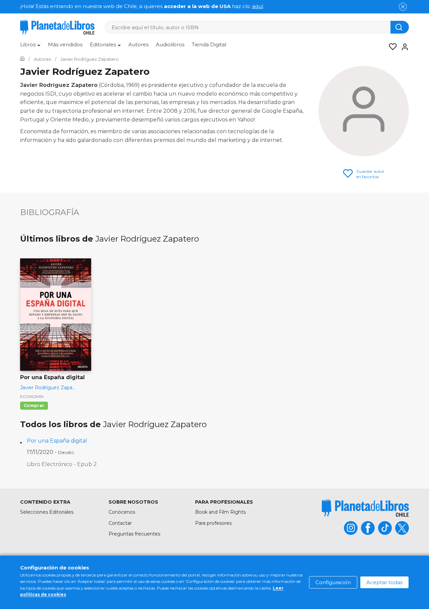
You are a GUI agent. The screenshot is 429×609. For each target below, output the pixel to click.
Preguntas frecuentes (134, 534)
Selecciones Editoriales (46, 512)
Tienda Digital (209, 44)
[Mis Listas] (391, 47)
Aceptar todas (384, 582)
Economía (32, 396)
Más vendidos (65, 44)
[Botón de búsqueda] (399, 27)
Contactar (120, 523)
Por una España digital (57, 441)
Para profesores (213, 523)
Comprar (34, 405)
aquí (257, 6)
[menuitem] (30, 47)
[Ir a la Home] (22, 59)
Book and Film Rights (220, 512)
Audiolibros (170, 44)
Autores (138, 44)
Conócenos (122, 512)
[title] (365, 507)
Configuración (333, 582)
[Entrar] (403, 47)
